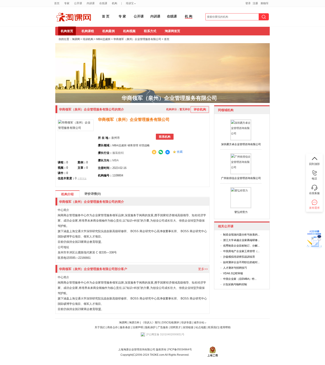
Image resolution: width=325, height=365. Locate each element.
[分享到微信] (161, 152)
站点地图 (201, 327)
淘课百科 (134, 322)
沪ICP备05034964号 (179, 349)
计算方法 (82, 178)
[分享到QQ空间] (154, 152)
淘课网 (76, 39)
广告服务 (163, 327)
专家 (66, 3)
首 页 (105, 16)
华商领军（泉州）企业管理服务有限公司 (137, 39)
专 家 (122, 16)
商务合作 (112, 327)
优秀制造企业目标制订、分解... (241, 245)
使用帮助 (225, 327)
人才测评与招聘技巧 (235, 267)
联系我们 (213, 327)
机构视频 (129, 31)
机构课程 (88, 31)
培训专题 (186, 322)
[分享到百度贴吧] (167, 152)
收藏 (180, 151)
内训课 (91, 3)
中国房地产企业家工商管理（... (241, 251)
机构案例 (108, 31)
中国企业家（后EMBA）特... (239, 278)
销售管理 (133, 145)
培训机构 (88, 39)
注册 (255, 3)
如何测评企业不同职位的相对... (241, 262)
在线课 (103, 3)
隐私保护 (150, 327)
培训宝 (130, 3)
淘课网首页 (172, 31)
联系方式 (150, 31)
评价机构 (200, 109)
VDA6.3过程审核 (233, 273)
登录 (248, 3)
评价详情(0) (92, 193)
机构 (114, 3)
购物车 (265, 3)
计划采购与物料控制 (235, 284)
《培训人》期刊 (150, 322)
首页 (56, 3)
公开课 (78, 3)
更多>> (203, 269)
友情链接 (188, 327)
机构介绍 (67, 194)
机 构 (188, 16)
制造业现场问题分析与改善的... (241, 234)
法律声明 (137, 327)
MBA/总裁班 (103, 39)
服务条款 (125, 327)
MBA (115, 160)
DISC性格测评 (170, 322)
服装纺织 (118, 152)
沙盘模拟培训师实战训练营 (239, 256)
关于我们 (100, 327)
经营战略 (144, 145)
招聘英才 (175, 327)
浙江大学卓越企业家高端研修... (241, 240)
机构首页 (67, 31)
